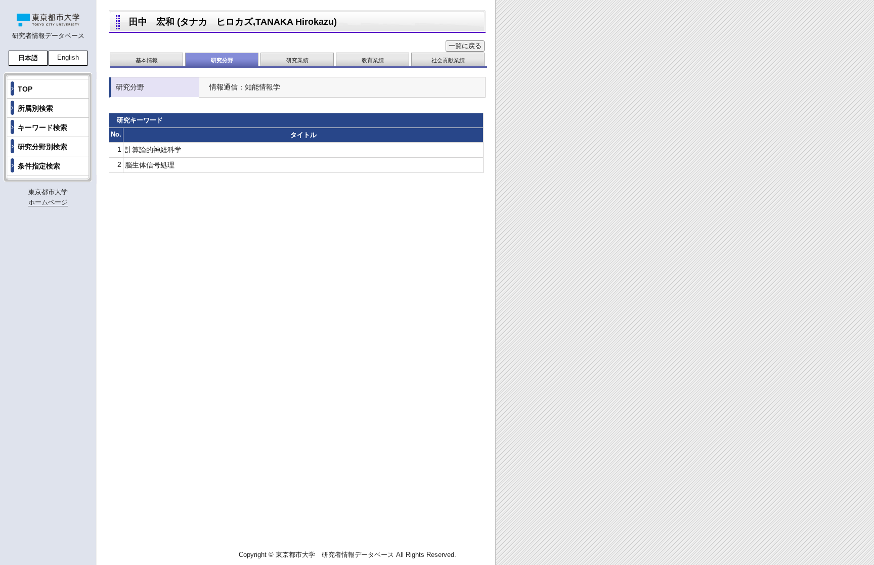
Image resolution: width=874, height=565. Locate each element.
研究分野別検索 (42, 147)
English (68, 57)
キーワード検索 (42, 127)
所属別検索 (35, 108)
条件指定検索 (39, 166)
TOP (25, 89)
